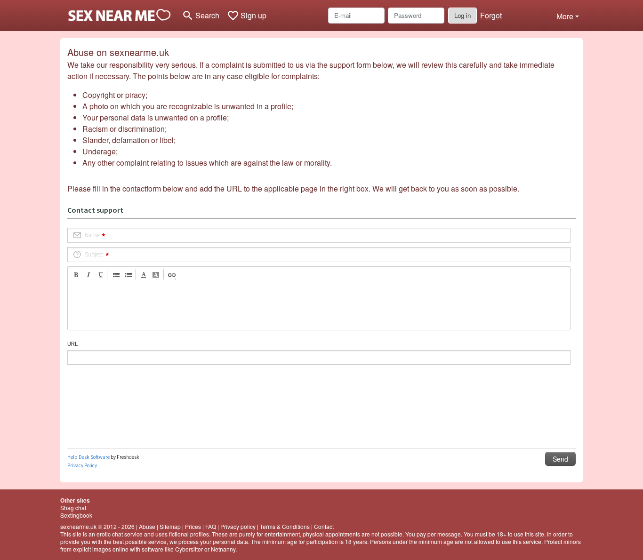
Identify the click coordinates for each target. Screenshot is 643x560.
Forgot (491, 15)
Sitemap (170, 526)
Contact (324, 526)
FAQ (210, 526)
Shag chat (73, 508)
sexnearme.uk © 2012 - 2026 (97, 526)
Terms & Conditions (285, 526)
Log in (462, 15)
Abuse (147, 526)
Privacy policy (238, 526)
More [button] (564, 16)
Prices (193, 526)
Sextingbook (76, 515)
